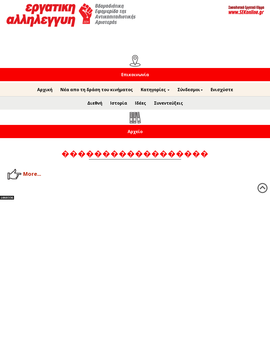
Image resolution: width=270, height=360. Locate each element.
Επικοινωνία (135, 74)
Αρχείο (135, 131)
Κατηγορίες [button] (154, 90)
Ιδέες (140, 103)
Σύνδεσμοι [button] (188, 90)
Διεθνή (94, 103)
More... (32, 173)
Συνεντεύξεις (168, 103)
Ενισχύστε (222, 90)
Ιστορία (118, 103)
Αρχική (44, 90)
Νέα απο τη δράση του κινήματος (96, 90)
